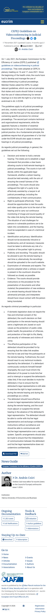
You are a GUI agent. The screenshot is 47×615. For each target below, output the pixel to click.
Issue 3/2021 (27, 46)
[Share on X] (28, 38)
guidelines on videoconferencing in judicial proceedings (20, 67)
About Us (30, 567)
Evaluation (32, 519)
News (5, 557)
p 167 (39, 46)
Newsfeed (8, 540)
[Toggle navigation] (42, 22)
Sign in (6, 609)
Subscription (22, 540)
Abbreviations (32, 529)
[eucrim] (7, 22)
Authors (30, 564)
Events (29, 557)
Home (6, 554)
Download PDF (11, 454)
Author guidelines (34, 524)
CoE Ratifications (11, 524)
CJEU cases (8, 519)
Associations (9, 567)
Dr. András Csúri (25, 49)
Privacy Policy (40, 611)
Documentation (10, 564)
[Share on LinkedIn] (35, 38)
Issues (29, 561)
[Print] (23, 606)
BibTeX (25, 454)
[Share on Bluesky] (31, 38)
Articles (6, 561)
